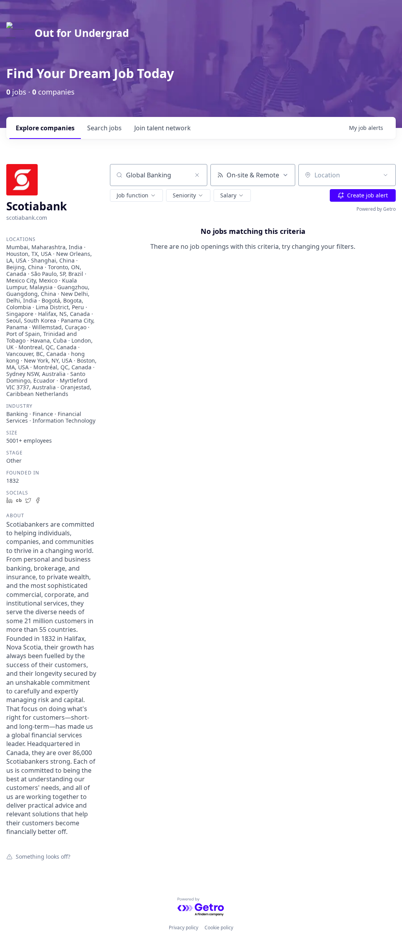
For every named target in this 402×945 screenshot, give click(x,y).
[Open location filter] (385, 175)
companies (45, 128)
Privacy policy (183, 927)
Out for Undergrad (82, 33)
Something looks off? (43, 856)
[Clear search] (197, 175)
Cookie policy (219, 927)
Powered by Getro (376, 209)
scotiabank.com (26, 217)
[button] (136, 195)
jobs (104, 128)
